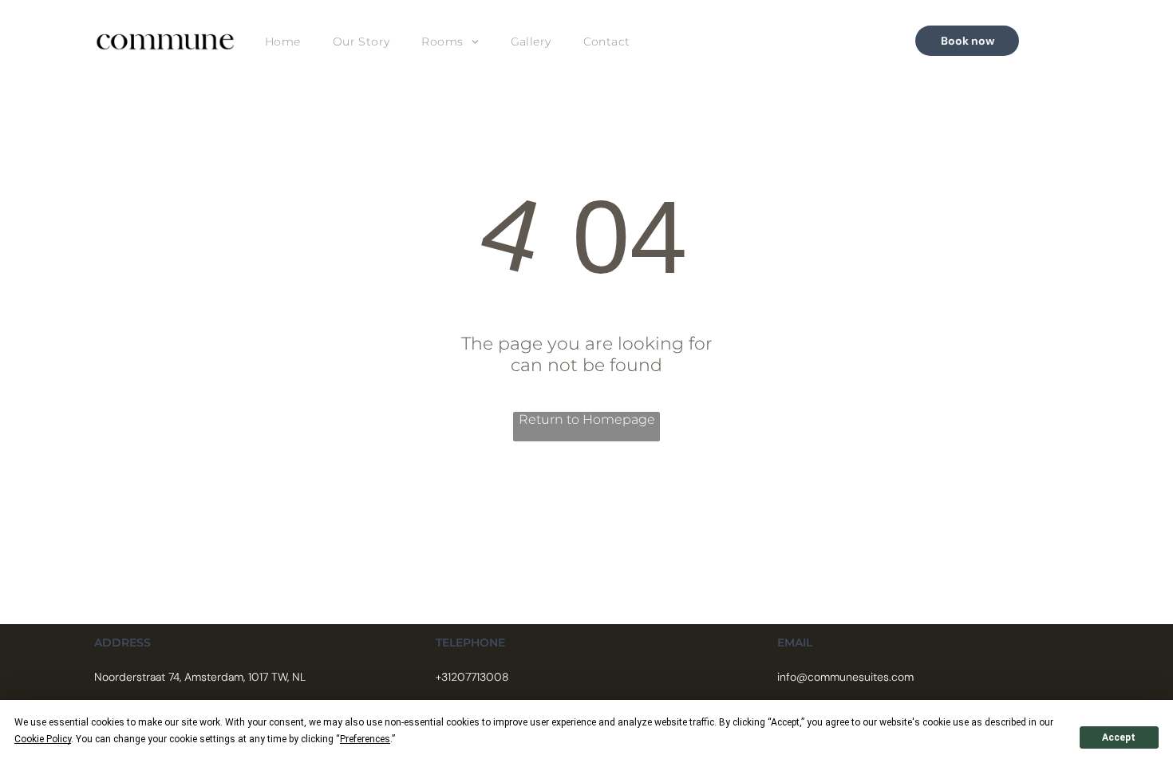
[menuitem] (283, 41)
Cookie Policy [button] (42, 739)
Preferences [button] (365, 739)
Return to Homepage (587, 419)
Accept (1118, 737)
